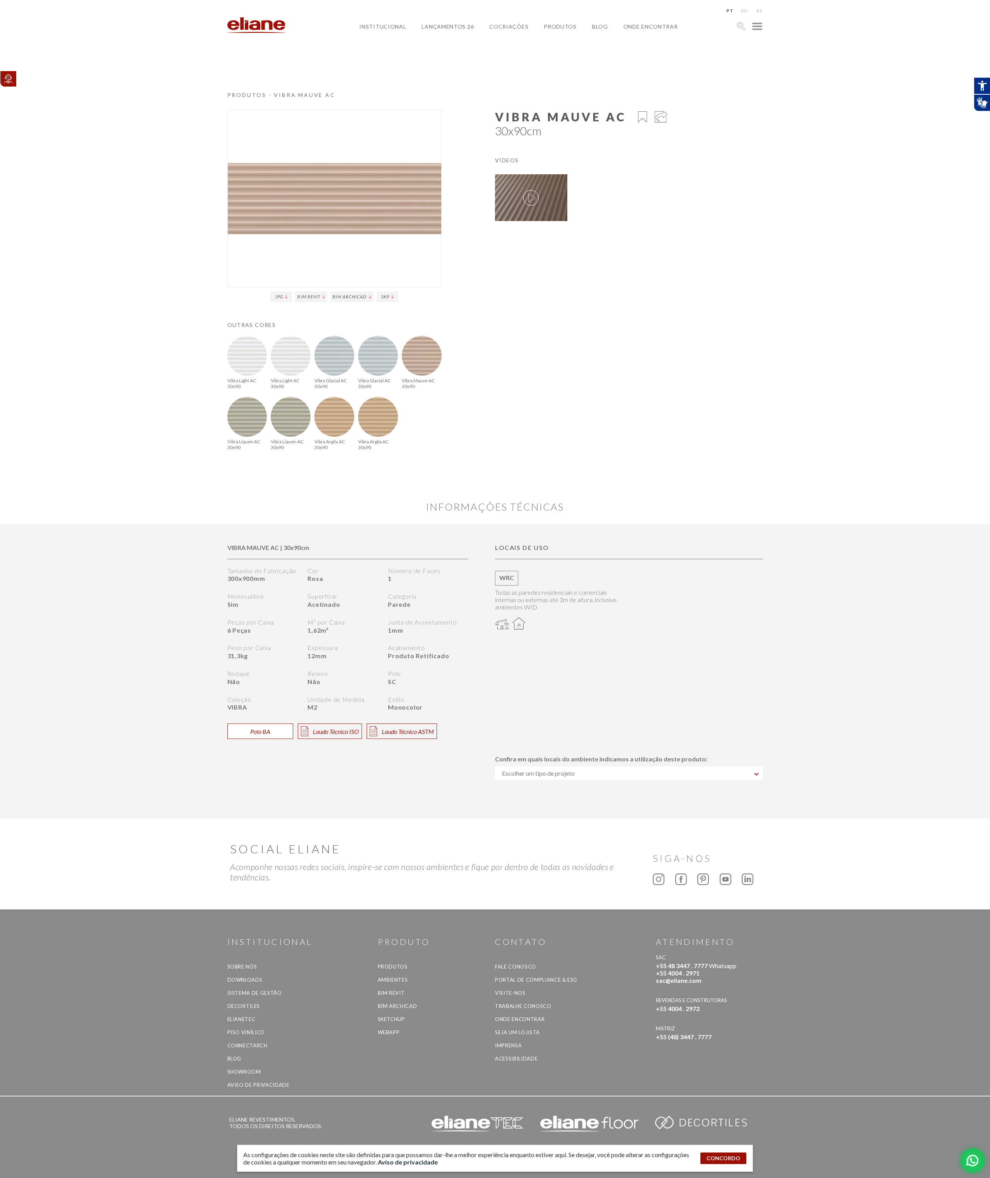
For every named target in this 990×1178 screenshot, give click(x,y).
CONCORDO (723, 1158)
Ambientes (393, 980)
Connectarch (247, 1045)
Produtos (560, 26)
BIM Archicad (350, 296)
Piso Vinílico (246, 1032)
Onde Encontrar (650, 26)
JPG (279, 296)
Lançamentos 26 (448, 26)
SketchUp (391, 1019)
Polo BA (260, 731)
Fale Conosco (515, 967)
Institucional (382, 26)
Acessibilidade (516, 1058)
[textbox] (629, 773)
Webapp (389, 1032)
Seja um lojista (517, 1032)
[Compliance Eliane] (8, 79)
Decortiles (243, 1006)
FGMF (503, 53)
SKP (385, 296)
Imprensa (508, 1045)
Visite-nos (510, 993)
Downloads (245, 980)
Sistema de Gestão (254, 993)
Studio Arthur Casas (528, 62)
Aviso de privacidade (258, 1085)
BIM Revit (309, 296)
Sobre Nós (242, 967)
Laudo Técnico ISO (336, 731)
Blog (600, 26)
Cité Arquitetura (523, 44)
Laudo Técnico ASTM (408, 731)
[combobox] (629, 773)
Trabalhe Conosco (523, 1006)
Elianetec (241, 1019)
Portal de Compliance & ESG (536, 980)
